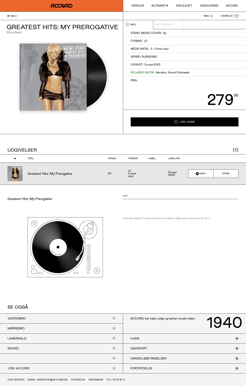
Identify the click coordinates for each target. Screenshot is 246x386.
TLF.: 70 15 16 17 (115, 379)
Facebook (78, 379)
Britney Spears (14, 32)
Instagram (96, 379)
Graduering (209, 5)
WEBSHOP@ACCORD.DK (52, 379)
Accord (232, 5)
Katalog (138, 5)
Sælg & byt (184, 5)
